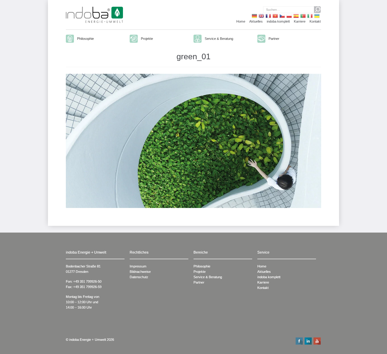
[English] (261, 15)
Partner (274, 38)
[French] (267, 15)
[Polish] (288, 15)
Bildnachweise (140, 271)
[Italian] (309, 15)
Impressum (138, 266)
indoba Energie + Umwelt (87, 339)
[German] (254, 15)
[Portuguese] (302, 15)
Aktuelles (256, 21)
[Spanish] (295, 15)
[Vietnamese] (274, 15)
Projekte (147, 38)
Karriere (299, 21)
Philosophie (85, 38)
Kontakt (315, 21)
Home (240, 21)
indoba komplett (278, 21)
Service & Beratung (219, 38)
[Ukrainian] (316, 15)
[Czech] (281, 15)
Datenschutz (139, 277)
